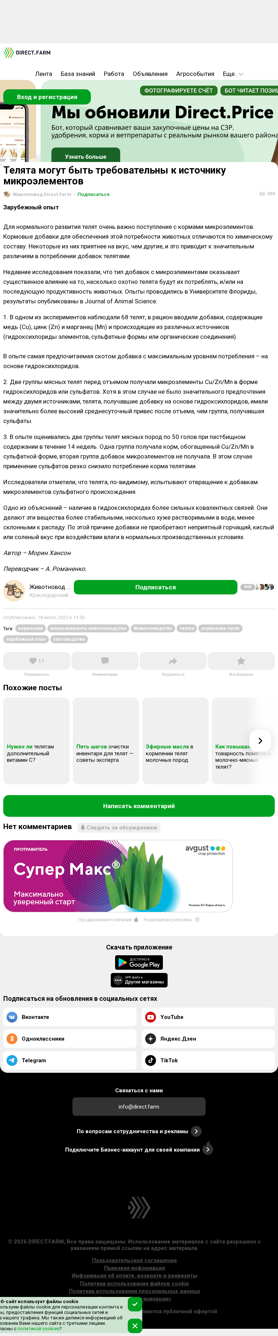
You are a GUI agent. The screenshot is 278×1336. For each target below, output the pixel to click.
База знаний (78, 73)
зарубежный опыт (26, 639)
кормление (30, 628)
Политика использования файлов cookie (134, 1283)
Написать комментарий (139, 806)
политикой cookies (37, 1328)
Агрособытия (195, 73)
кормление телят (220, 628)
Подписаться (91, 194)
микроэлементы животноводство (88, 628)
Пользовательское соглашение (134, 1260)
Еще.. (230, 73)
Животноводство (153, 628)
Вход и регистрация (47, 97)
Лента (43, 73)
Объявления (150, 73)
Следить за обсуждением (122, 827)
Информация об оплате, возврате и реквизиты (134, 1275)
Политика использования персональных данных (134, 1291)
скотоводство (69, 639)
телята (187, 628)
